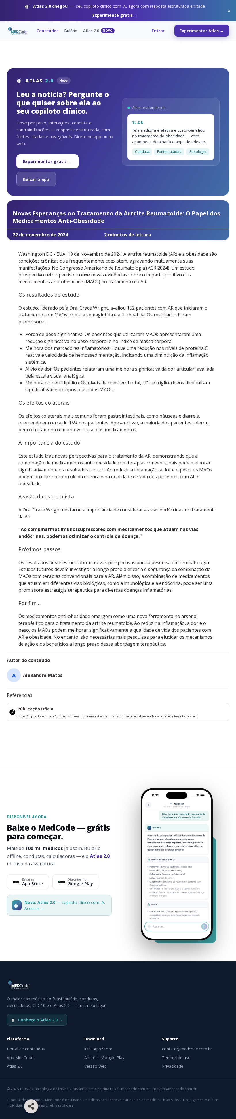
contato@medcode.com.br (187, 1049)
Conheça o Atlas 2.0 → (40, 1020)
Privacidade (172, 1066)
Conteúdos (47, 30)
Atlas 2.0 (98, 30)
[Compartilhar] (31, 1106)
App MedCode (20, 1057)
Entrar (158, 30)
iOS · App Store (98, 1049)
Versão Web (95, 1066)
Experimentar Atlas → (202, 30)
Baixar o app (36, 179)
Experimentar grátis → (47, 161)
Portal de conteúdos (26, 1049)
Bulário (70, 30)
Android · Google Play (104, 1057)
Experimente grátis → (115, 15)
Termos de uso (176, 1057)
